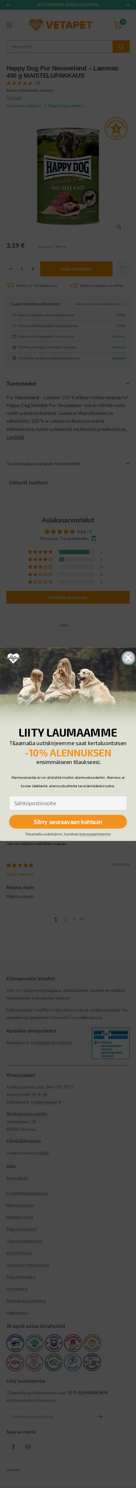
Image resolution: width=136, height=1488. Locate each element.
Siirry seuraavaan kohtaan (68, 821)
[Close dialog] (128, 658)
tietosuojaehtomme (95, 834)
